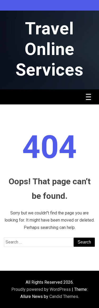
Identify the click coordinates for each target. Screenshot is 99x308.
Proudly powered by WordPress (41, 289)
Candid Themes (63, 296)
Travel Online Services (49, 49)
